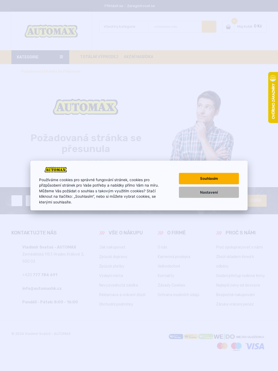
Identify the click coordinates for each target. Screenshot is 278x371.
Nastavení (209, 192)
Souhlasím (209, 178)
